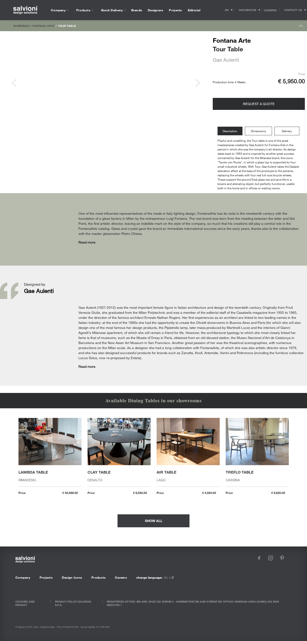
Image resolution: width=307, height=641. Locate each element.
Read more (86, 242)
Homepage (21, 25)
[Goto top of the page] (301, 27)
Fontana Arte (43, 25)
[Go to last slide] (16, 83)
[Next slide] (196, 83)
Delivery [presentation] (287, 131)
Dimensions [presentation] (258, 131)
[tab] (231, 131)
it (172, 578)
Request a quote (259, 104)
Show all (153, 521)
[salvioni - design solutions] (25, 10)
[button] (32, 83)
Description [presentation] (230, 131)
